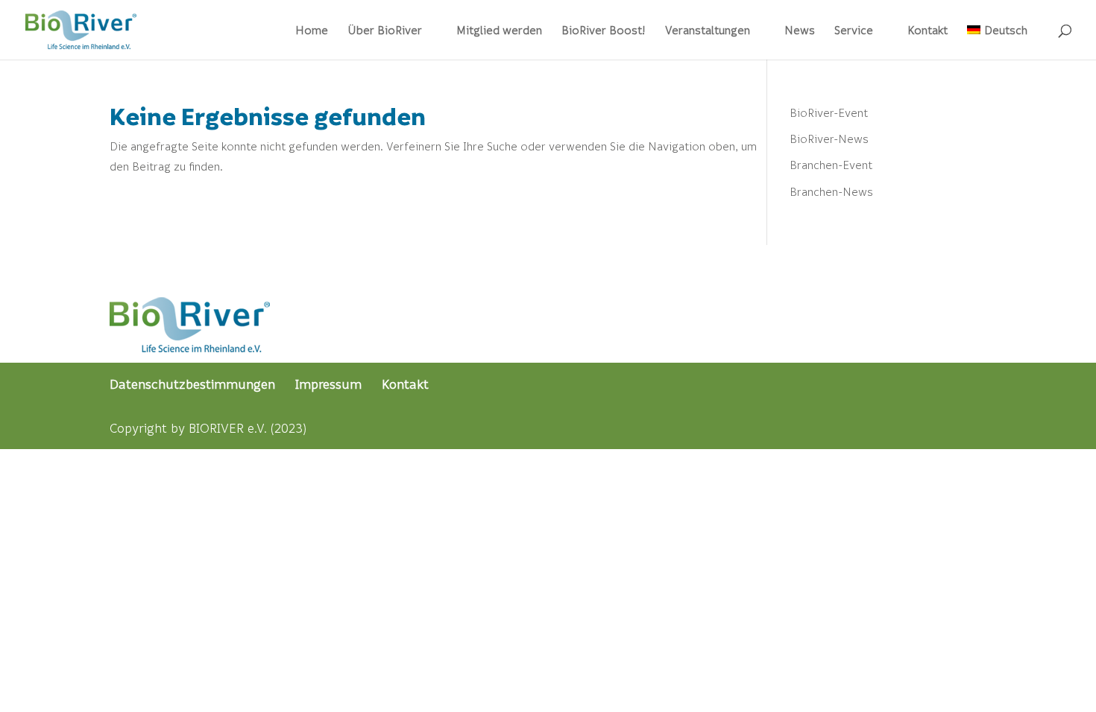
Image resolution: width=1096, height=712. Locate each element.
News (799, 31)
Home (311, 31)
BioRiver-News (829, 138)
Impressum (328, 384)
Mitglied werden (499, 31)
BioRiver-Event (829, 112)
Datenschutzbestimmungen (192, 384)
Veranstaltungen (707, 31)
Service (853, 31)
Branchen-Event (831, 164)
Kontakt (927, 31)
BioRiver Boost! (603, 31)
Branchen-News (831, 191)
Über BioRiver (384, 31)
